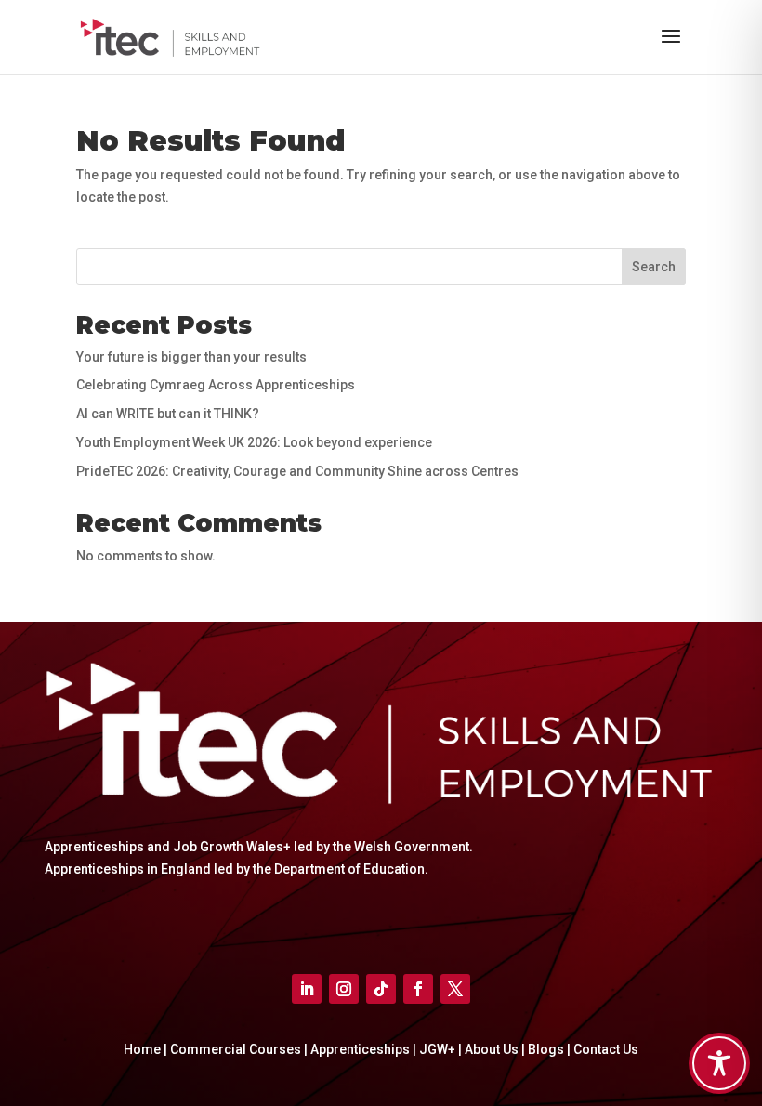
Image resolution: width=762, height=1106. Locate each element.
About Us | (496, 1049)
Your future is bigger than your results (191, 356)
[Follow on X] (455, 989)
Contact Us (605, 1049)
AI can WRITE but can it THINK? (167, 413)
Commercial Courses (235, 1049)
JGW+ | (442, 1049)
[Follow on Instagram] (344, 989)
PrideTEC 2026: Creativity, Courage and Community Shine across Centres (297, 471)
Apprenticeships (360, 1049)
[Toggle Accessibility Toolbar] (719, 1063)
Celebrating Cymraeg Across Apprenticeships (215, 384)
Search (654, 266)
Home (142, 1049)
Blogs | (550, 1049)
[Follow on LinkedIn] (307, 989)
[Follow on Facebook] (418, 989)
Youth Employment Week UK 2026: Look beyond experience (254, 442)
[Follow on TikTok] (381, 989)
